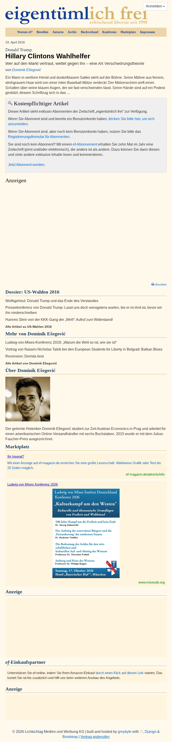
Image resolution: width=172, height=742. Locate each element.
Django (150, 732)
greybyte (124, 732)
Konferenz (109, 32)
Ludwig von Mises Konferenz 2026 (32, 484)
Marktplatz (128, 32)
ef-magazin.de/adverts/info (145, 474)
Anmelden (154, 6)
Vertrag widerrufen (95, 737)
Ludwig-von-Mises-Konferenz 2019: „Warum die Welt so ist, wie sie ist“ (61, 342)
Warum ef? (24, 32)
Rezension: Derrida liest (24, 356)
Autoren (58, 32)
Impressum (147, 32)
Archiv (72, 32)
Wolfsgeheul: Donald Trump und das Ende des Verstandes (51, 301)
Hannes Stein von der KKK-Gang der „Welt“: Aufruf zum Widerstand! (59, 319)
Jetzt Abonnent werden (26, 165)
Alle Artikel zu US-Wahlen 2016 (28, 326)
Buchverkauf (89, 32)
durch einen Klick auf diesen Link (120, 673)
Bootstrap (70, 737)
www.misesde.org (151, 582)
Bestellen (42, 32)
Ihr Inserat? (15, 456)
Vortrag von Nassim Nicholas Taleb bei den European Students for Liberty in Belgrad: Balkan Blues (83, 349)
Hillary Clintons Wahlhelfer (47, 53)
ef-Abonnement (85, 144)
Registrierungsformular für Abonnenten (38, 137)
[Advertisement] (86, 234)
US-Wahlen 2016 (41, 292)
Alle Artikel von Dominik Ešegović (31, 363)
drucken (160, 284)
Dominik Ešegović (26, 70)
